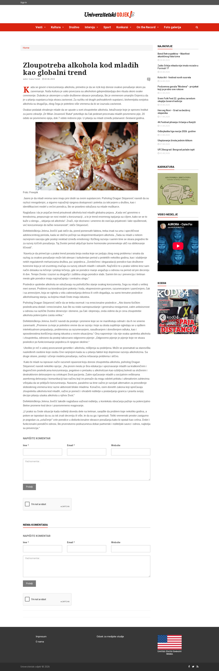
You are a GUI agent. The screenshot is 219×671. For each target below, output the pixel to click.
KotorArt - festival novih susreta (174, 77)
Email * (71, 445)
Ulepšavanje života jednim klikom (175, 140)
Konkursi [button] (122, 27)
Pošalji (29, 486)
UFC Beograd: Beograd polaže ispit (176, 149)
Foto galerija (172, 27)
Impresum (41, 636)
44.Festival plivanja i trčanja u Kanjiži (177, 122)
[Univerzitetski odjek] (109, 13)
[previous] (162, 317)
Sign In (24, 2)
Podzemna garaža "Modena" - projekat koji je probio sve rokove (178, 88)
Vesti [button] (39, 27)
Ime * (26, 445)
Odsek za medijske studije (110, 636)
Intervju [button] (90, 27)
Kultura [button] (56, 27)
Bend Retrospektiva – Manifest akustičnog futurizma (174, 55)
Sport (107, 27)
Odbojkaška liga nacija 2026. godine (177, 131)
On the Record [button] (146, 27)
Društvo (74, 27)
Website (115, 445)
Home (26, 47)
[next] (193, 317)
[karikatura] (178, 188)
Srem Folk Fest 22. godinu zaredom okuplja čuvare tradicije (176, 99)
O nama (40, 641)
